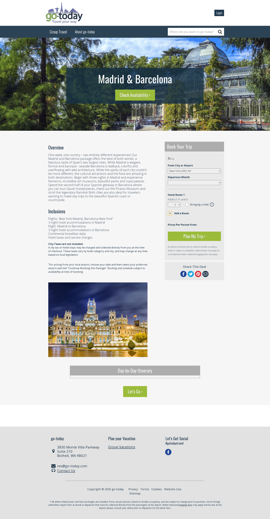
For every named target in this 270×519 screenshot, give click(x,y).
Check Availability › (135, 95)
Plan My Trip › (194, 236)
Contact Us (66, 470)
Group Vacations (121, 446)
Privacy (133, 489)
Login (219, 12)
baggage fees (185, 504)
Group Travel (58, 32)
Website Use (172, 489)
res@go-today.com (72, 465)
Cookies (156, 489)
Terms (144, 489)
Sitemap (135, 493)
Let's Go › (135, 391)
